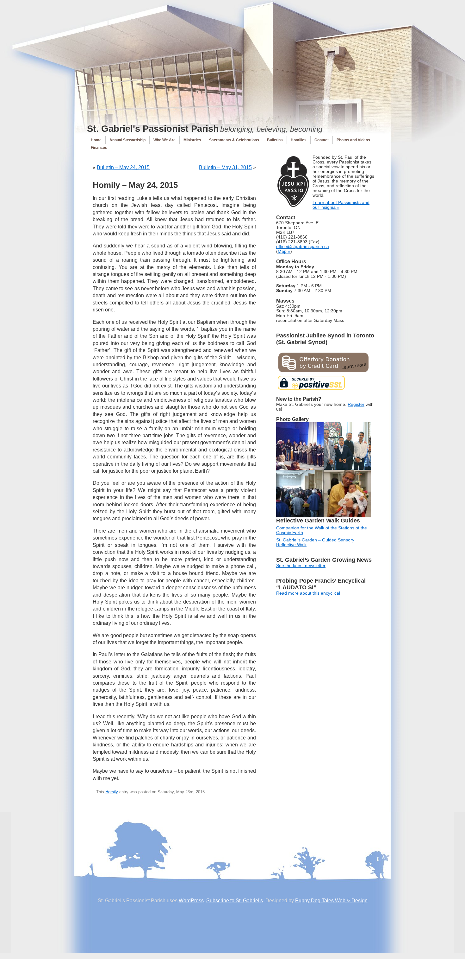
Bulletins (275, 140)
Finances (99, 147)
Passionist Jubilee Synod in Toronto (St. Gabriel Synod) (325, 338)
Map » (284, 251)
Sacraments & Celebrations (234, 140)
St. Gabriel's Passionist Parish (153, 129)
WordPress (191, 900)
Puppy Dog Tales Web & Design (331, 900)
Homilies (299, 140)
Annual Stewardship (127, 140)
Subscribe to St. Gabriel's (234, 900)
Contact (321, 140)
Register (356, 404)
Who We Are (164, 140)
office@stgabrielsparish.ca (302, 246)
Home (96, 140)
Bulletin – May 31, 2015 (225, 167)
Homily (111, 792)
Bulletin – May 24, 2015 (123, 167)
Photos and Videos (353, 140)
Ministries (192, 140)
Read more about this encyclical (308, 593)
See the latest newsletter (301, 565)
